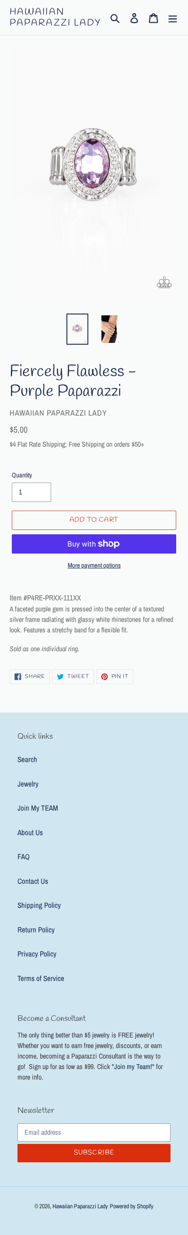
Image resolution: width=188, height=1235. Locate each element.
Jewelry (27, 784)
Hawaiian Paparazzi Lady (55, 17)
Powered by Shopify (131, 1206)
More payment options (94, 565)
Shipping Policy (39, 905)
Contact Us (32, 881)
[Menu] (172, 17)
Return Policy (36, 929)
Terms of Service (40, 978)
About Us (30, 832)
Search (27, 759)
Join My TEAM (37, 808)
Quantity (22, 475)
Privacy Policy (36, 954)
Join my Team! (133, 1066)
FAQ (23, 856)
